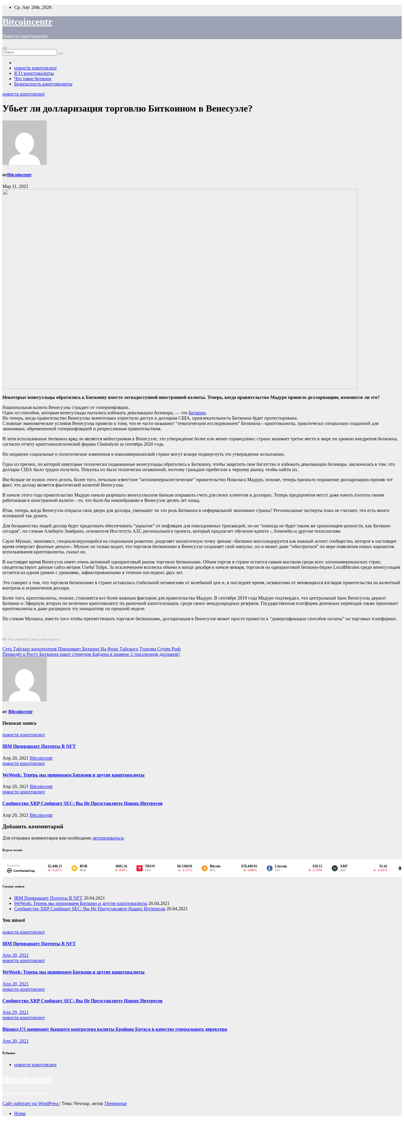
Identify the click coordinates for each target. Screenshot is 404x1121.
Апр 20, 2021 (15, 955)
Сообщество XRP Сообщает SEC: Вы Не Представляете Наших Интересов (82, 803)
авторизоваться (108, 837)
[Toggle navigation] (4, 48)
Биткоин (197, 412)
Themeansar (115, 1103)
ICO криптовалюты (34, 73)
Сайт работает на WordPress (30, 1103)
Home (20, 1113)
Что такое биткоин (32, 78)
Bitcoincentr (27, 21)
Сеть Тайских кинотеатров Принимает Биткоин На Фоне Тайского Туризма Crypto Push (91, 648)
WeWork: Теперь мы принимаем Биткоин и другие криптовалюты (73, 774)
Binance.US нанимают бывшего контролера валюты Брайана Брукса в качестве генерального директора (114, 1029)
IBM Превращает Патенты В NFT (39, 746)
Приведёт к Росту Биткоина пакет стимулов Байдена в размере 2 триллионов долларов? (91, 654)
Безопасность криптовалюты (43, 83)
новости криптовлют (35, 67)
